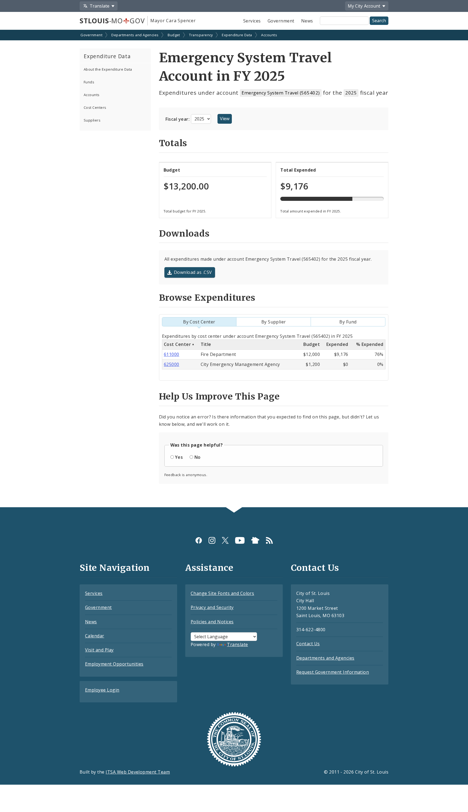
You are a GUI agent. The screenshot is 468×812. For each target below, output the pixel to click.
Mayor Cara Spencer (173, 21)
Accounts (269, 34)
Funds (89, 82)
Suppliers (92, 120)
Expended (337, 344)
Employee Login (102, 690)
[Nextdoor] (255, 540)
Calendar (94, 636)
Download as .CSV (193, 272)
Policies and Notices (212, 622)
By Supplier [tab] (273, 322)
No (197, 457)
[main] (234, 269)
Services (252, 21)
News (307, 21)
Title (206, 344)
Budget (174, 34)
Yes (179, 457)
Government (281, 21)
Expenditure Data (237, 34)
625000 (171, 364)
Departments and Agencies (135, 34)
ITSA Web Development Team (138, 772)
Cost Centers (95, 107)
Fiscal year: (178, 119)
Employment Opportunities (114, 664)
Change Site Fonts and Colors (222, 593)
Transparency (201, 34)
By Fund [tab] (347, 322)
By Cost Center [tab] (199, 322)
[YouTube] (240, 540)
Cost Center (177, 344)
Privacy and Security (212, 607)
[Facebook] (198, 540)
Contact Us (308, 644)
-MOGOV (112, 20)
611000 (171, 354)
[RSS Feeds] (269, 540)
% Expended (370, 344)
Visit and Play (99, 650)
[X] (225, 540)
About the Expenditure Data (108, 69)
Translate (237, 644)
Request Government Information (332, 672)
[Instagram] (212, 540)
